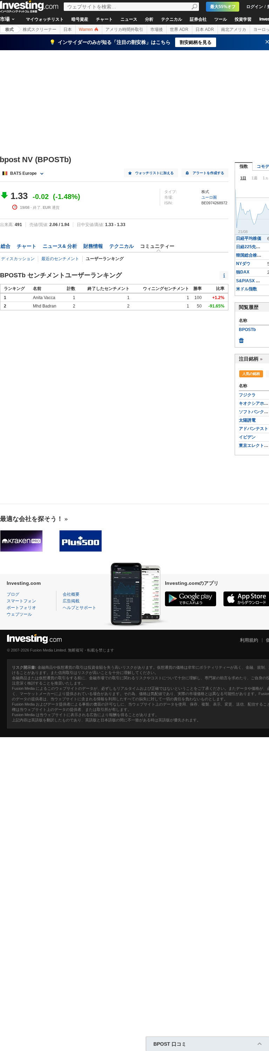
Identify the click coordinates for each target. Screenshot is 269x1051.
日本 (67, 29)
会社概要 (71, 594)
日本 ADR (204, 29)
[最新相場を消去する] (241, 338)
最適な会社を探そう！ (31, 518)
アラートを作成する (208, 173)
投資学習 (243, 19)
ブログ (13, 594)
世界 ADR (179, 29)
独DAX (242, 272)
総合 (6, 246)
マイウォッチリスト (45, 19)
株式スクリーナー (39, 29)
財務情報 (93, 246)
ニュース (128, 19)
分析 (149, 19)
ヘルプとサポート (79, 607)
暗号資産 (79, 19)
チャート (104, 19)
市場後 (156, 29)
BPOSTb (247, 329)
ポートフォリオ (21, 607)
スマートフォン (21, 601)
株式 (9, 29)
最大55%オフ (223, 6)
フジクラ (247, 394)
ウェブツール (19, 614)
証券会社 (198, 19)
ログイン (254, 6)
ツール (220, 19)
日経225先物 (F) (251, 246)
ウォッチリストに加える (154, 173)
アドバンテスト (253, 428)
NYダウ (243, 263)
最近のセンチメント (60, 258)
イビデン (247, 437)
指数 (244, 166)
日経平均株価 (248, 238)
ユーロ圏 (209, 197)
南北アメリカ (233, 29)
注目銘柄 (248, 359)
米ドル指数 (246, 288)
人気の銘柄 (251, 374)
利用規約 (249, 640)
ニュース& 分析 (60, 246)
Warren (86, 29)
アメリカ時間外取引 (124, 29)
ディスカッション (18, 258)
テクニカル (171, 19)
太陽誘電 (247, 420)
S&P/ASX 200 (249, 280)
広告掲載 (71, 601)
